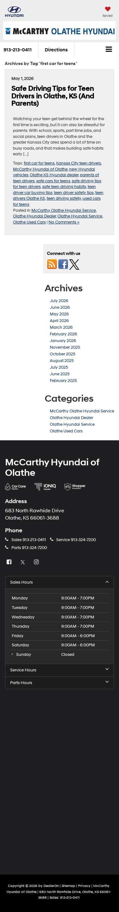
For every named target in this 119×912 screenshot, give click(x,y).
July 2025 (59, 367)
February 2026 (63, 334)
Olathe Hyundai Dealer (34, 216)
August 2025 (62, 360)
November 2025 (65, 347)
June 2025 (59, 374)
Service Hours (23, 670)
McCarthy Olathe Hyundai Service (63, 210)
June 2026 (60, 307)
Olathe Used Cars (29, 222)
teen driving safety (64, 198)
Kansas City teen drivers (78, 163)
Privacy (84, 886)
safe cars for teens (53, 181)
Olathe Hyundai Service (79, 216)
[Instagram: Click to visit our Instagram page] (37, 562)
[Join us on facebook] (63, 264)
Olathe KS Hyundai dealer (54, 175)
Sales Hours (21, 582)
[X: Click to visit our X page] (23, 562)
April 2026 (59, 320)
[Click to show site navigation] (109, 50)
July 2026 (59, 300)
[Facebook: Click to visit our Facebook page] (9, 562)
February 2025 (63, 380)
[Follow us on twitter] (74, 264)
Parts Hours (21, 682)
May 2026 (59, 314)
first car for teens (39, 163)
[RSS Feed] (52, 264)
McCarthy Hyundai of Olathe (40, 169)
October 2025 (62, 354)
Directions (56, 50)
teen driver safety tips (74, 192)
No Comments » (64, 222)
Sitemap (68, 886)
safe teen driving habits (64, 186)
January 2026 (63, 340)
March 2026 (61, 327)
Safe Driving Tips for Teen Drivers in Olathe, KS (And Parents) (52, 96)
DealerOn (51, 886)
